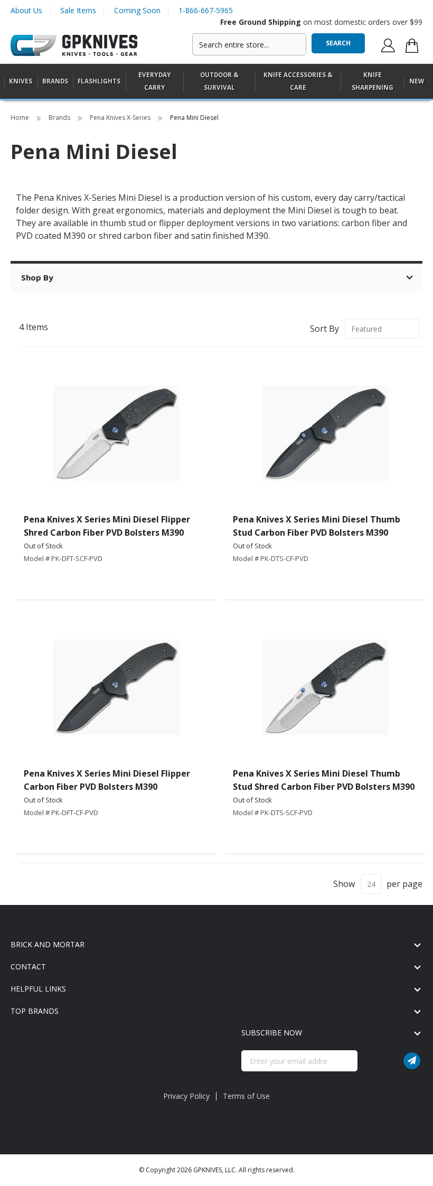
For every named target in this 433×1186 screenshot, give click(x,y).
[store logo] (74, 46)
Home (21, 117)
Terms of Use (246, 1096)
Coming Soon (137, 10)
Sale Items (78, 10)
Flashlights (99, 81)
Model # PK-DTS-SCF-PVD (273, 812)
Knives (20, 81)
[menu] (216, 81)
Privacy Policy (186, 1096)
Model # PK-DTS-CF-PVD (270, 558)
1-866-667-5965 (205, 10)
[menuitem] (20, 81)
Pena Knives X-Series (121, 117)
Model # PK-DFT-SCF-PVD (63, 558)
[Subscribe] (411, 1060)
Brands (60, 117)
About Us (26, 10)
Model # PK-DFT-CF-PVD (61, 812)
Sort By (324, 328)
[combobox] (249, 44)
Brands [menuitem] (55, 81)
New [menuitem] (416, 81)
